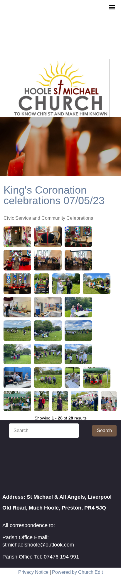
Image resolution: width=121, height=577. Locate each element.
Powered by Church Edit (77, 572)
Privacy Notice (33, 572)
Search (104, 430)
